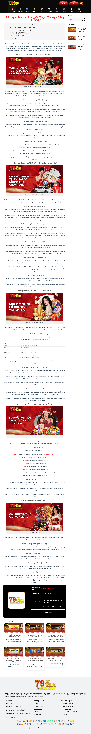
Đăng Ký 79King (38, 703)
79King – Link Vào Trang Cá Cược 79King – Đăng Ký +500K (21, 27)
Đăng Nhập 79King (39, 706)
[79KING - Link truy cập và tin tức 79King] (13, 3)
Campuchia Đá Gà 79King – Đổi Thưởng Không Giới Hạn (55, 635)
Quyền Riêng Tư (67, 709)
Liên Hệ (71, 11)
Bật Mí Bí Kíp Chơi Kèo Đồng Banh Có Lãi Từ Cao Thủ (55, 659)
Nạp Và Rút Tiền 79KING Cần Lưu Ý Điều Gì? (20, 33)
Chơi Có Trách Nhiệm (68, 706)
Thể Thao (49, 11)
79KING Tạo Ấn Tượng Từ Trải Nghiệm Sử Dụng (21, 29)
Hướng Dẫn (20, 11)
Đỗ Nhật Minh (74, 711)
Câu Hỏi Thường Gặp (68, 703)
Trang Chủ (12, 11)
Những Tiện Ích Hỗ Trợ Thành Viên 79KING (20, 32)
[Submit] (83, 19)
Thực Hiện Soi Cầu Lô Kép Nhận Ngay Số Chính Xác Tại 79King (13, 660)
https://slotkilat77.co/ (48, 588)
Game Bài (34, 11)
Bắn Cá (27, 11)
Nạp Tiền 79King (38, 709)
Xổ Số (56, 11)
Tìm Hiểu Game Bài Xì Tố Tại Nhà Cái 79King (34, 635)
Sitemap (65, 714)
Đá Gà (64, 11)
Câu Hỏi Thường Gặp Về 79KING (17, 35)
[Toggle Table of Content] (62, 25)
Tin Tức (79, 11)
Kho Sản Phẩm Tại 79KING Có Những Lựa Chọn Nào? (22, 30)
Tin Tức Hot (13, 38)
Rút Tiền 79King (38, 711)
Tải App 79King (38, 714)
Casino (41, 11)
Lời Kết (12, 36)
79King (6, 693)
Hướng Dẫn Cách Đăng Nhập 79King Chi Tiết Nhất (13, 635)
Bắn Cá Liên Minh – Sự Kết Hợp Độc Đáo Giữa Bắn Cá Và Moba (35, 660)
